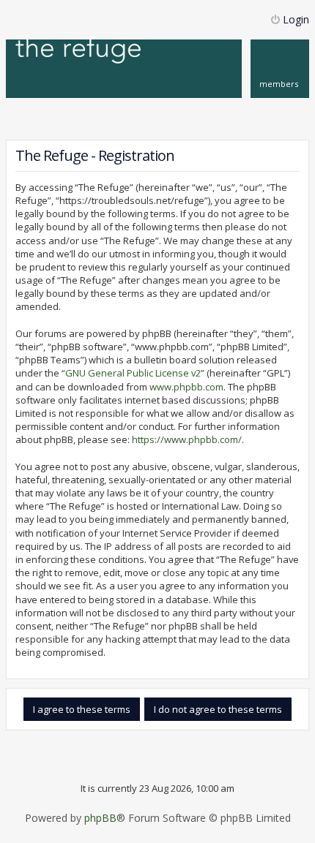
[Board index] (78, 51)
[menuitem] (280, 68)
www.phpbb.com (186, 386)
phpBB (100, 818)
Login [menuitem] (296, 19)
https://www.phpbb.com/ (187, 439)
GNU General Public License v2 (133, 372)
